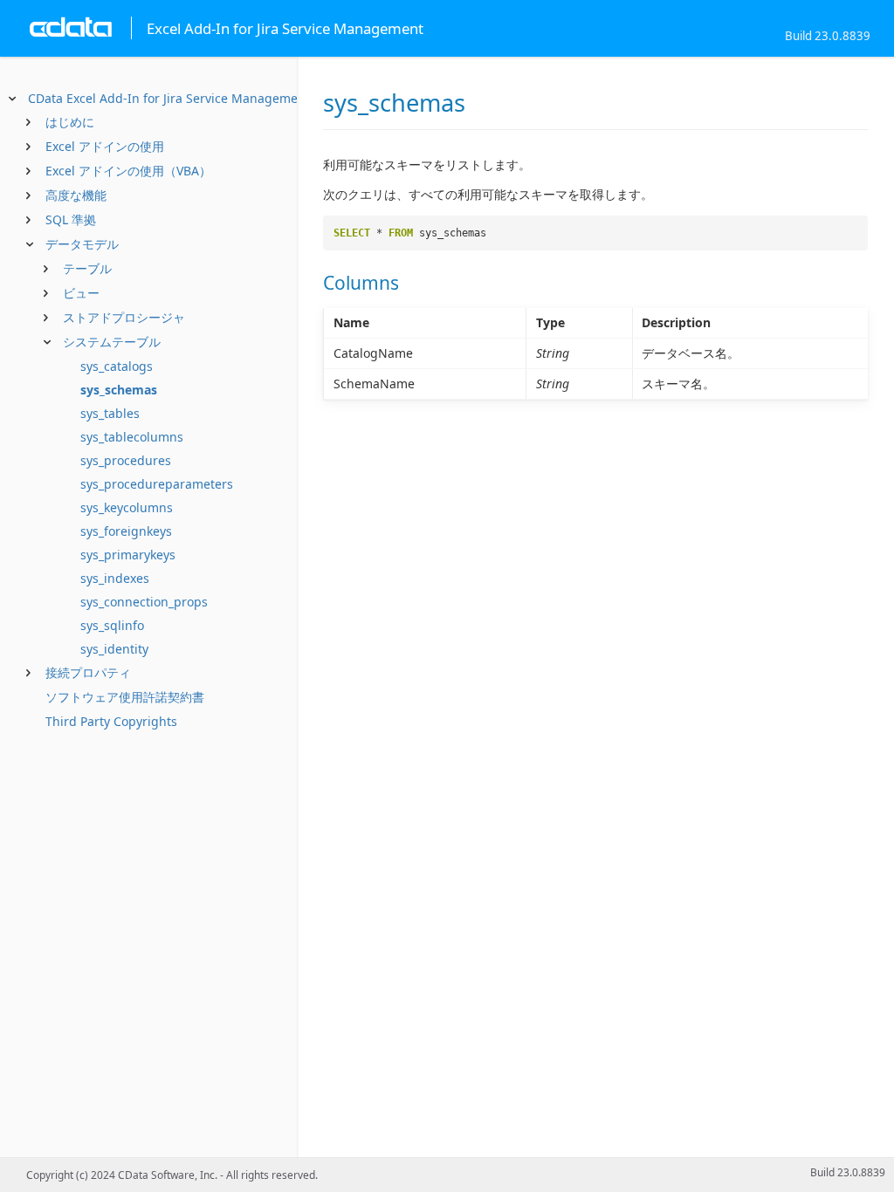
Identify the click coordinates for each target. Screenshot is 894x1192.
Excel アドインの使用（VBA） (128, 170)
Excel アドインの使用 (104, 146)
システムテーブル (112, 341)
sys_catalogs (116, 366)
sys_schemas (118, 389)
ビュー (81, 292)
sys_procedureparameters (156, 484)
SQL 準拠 (70, 219)
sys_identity (114, 649)
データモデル (82, 244)
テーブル (87, 268)
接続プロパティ (88, 672)
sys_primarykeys (127, 554)
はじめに (69, 121)
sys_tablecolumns (131, 436)
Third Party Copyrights (111, 721)
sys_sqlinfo (112, 625)
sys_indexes (114, 578)
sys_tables (110, 413)
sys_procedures (125, 460)
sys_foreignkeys (126, 531)
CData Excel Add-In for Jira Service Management (169, 98)
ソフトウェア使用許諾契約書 (124, 696)
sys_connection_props (144, 601)
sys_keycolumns (126, 507)
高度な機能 (76, 195)
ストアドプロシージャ (124, 317)
